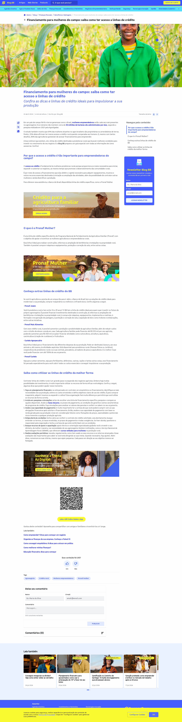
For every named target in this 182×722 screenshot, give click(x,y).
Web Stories (33, 3)
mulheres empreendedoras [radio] (63, 578)
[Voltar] (25, 20)
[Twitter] (18, 127)
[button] (67, 565)
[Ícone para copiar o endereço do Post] (18, 123)
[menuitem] (10, 9)
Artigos (22, 3)
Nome (27, 594)
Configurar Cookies (137, 715)
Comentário (29, 604)
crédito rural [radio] (44, 578)
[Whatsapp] (18, 131)
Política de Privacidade (46, 714)
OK (153, 715)
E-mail (68, 594)
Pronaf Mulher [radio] (83, 578)
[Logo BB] (3, 2)
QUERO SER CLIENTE (171, 2)
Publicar (95, 623)
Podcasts (44, 3)
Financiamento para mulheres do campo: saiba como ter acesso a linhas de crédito (81, 20)
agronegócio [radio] (30, 578)
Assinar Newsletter (139, 200)
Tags (25, 575)
